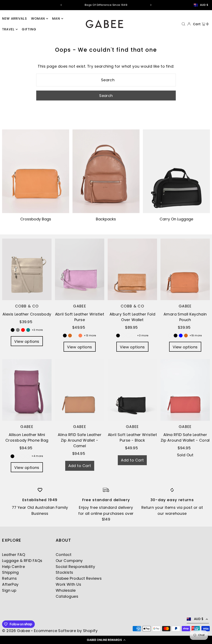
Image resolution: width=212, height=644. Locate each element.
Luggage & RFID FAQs (22, 560)
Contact (64, 554)
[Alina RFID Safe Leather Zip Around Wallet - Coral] (185, 390)
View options (26, 341)
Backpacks (106, 219)
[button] (106, 640)
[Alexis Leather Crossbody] (27, 269)
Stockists (64, 572)
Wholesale (66, 590)
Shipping (10, 572)
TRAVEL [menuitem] (8, 29)
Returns (9, 578)
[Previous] (61, 5)
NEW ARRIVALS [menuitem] (14, 18)
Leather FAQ (13, 554)
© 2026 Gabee (16, 630)
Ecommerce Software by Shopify (66, 630)
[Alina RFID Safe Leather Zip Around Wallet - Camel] (79, 390)
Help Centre (13, 566)
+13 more (90, 335)
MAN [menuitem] (56, 18)
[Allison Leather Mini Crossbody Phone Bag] (27, 390)
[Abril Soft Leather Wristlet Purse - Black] (132, 390)
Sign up (9, 590)
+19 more (195, 335)
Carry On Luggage (176, 219)
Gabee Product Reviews (79, 578)
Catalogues (67, 596)
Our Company (69, 560)
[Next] (151, 5)
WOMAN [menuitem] (38, 18)
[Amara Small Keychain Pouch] (185, 269)
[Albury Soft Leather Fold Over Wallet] (132, 269)
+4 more (37, 456)
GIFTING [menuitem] (29, 29)
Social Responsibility (75, 566)
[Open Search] (183, 24)
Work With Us (68, 584)
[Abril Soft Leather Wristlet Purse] (79, 269)
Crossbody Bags (35, 219)
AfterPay (10, 584)
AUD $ (204, 5)
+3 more (37, 330)
